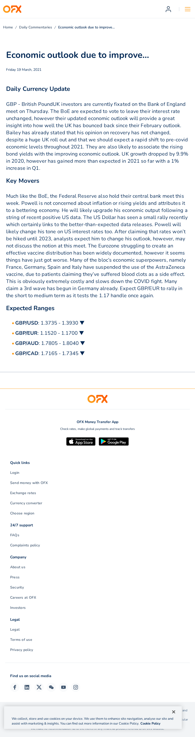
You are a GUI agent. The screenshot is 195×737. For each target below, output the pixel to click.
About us (17, 567)
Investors (18, 607)
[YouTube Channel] (63, 687)
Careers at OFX (23, 597)
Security (17, 587)
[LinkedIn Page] (26, 687)
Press (15, 577)
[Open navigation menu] (187, 9)
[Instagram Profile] (75, 687)
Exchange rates (23, 493)
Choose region (22, 513)
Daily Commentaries (35, 27)
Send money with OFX (29, 482)
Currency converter (26, 503)
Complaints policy (25, 545)
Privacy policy (21, 649)
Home (8, 27)
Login (14, 472)
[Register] (168, 9)
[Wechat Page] (51, 687)
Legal (15, 629)
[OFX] (12, 9)
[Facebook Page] (14, 687)
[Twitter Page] (39, 687)
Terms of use (21, 639)
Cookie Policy (150, 723)
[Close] (173, 711)
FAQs (14, 535)
